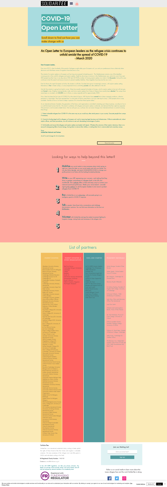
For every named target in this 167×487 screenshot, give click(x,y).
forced (45, 91)
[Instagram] (124, 478)
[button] (71, 3)
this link (74, 170)
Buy (63, 194)
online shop (81, 195)
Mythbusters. (65, 209)
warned (96, 96)
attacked (112, 91)
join (85, 217)
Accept (159, 484)
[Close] (165, 484)
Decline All (151, 484)
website (76, 182)
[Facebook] (109, 478)
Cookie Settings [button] (140, 484)
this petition (71, 187)
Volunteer (66, 216)
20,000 (60, 93)
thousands (113, 78)
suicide (86, 85)
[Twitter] (117, 478)
